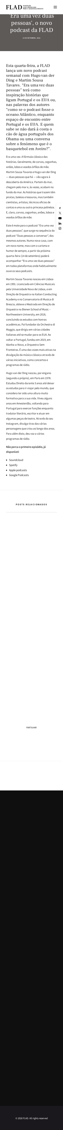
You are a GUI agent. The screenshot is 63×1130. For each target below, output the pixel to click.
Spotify (13, 465)
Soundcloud (16, 460)
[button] (55, 7)
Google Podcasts (19, 475)
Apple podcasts (18, 470)
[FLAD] (24, 7)
